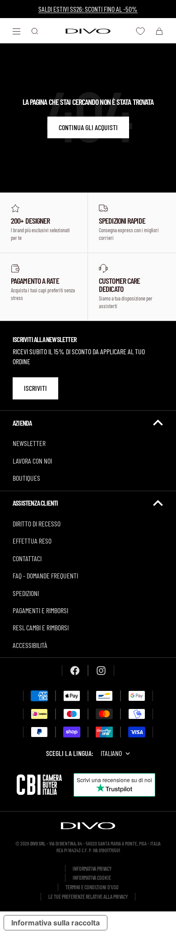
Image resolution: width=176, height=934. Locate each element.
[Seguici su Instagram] (101, 670)
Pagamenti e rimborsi (40, 610)
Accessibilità (30, 645)
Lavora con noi (32, 460)
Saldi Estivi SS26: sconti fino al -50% (88, 9)
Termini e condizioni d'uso (92, 887)
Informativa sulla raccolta (55, 922)
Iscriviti (35, 388)
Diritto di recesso (36, 523)
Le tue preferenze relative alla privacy (88, 896)
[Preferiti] (140, 31)
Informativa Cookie (92, 877)
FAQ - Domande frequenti (45, 575)
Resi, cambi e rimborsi (41, 627)
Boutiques (26, 478)
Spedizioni (26, 593)
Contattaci (27, 558)
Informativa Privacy (92, 868)
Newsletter (29, 443)
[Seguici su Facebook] (74, 670)
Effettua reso (32, 540)
